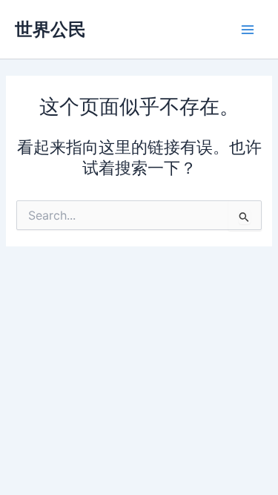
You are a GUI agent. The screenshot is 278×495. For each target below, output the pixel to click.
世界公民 (50, 29)
